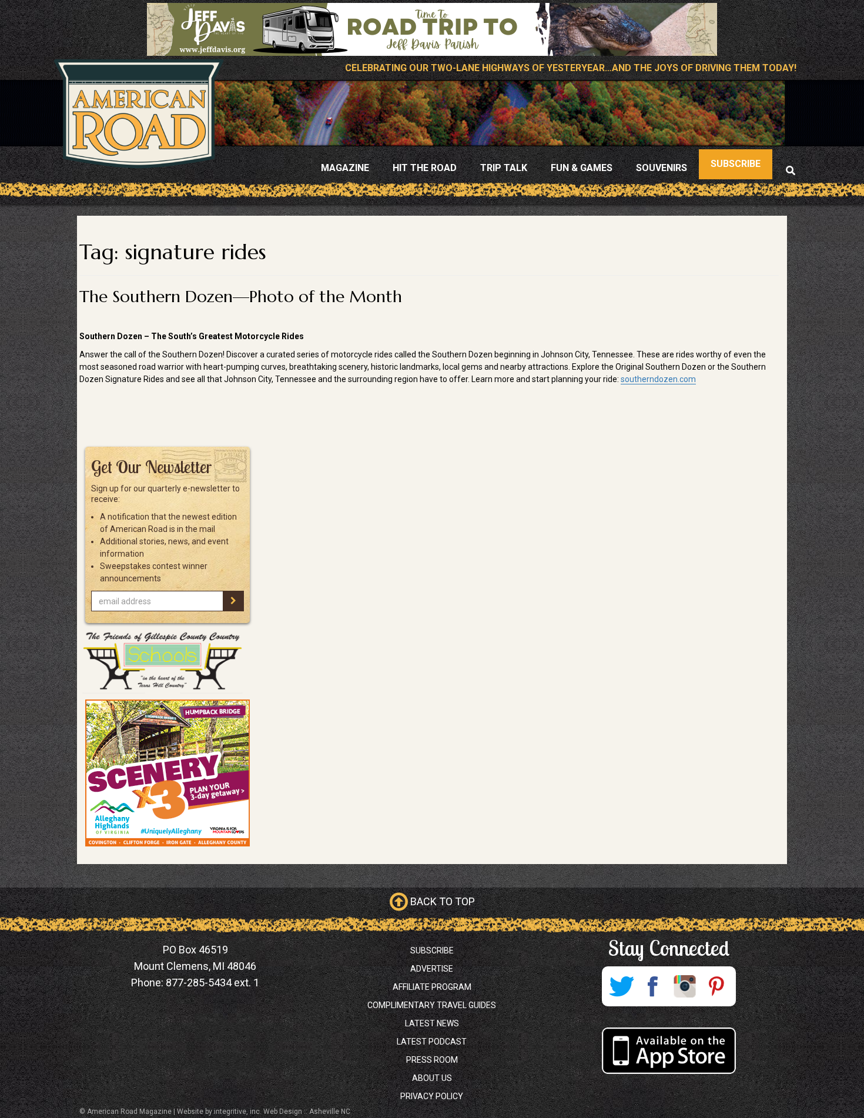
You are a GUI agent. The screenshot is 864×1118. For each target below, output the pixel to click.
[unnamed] (167, 772)
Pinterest (716, 986)
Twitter (621, 986)
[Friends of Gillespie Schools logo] (167, 661)
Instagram (685, 986)
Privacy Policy (431, 1096)
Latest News (432, 1023)
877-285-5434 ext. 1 (212, 982)
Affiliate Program (432, 987)
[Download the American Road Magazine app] (668, 1050)
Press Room (432, 1060)
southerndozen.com (658, 379)
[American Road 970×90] (432, 29)
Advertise (431, 968)
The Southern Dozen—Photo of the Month (240, 296)
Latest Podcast (432, 1041)
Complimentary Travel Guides (431, 1005)
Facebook (653, 986)
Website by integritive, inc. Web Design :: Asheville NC (263, 1111)
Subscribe (432, 950)
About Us (432, 1078)
